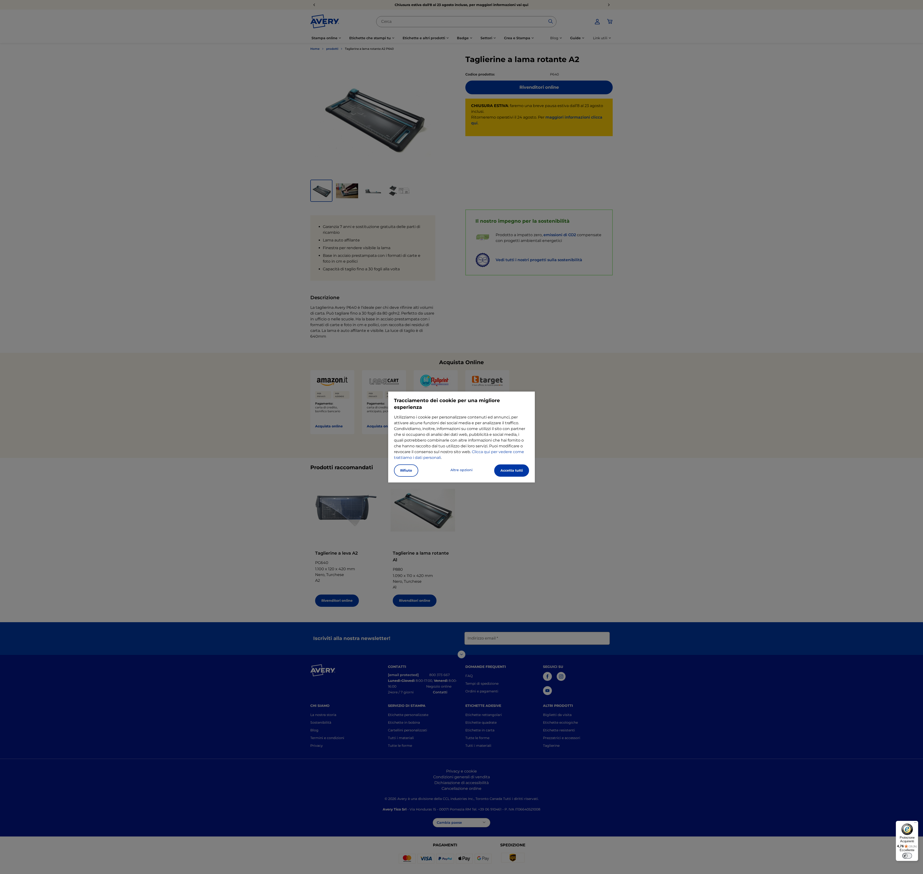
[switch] (907, 856)
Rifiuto (406, 470)
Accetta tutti (511, 470)
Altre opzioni (461, 470)
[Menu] (915, 824)
